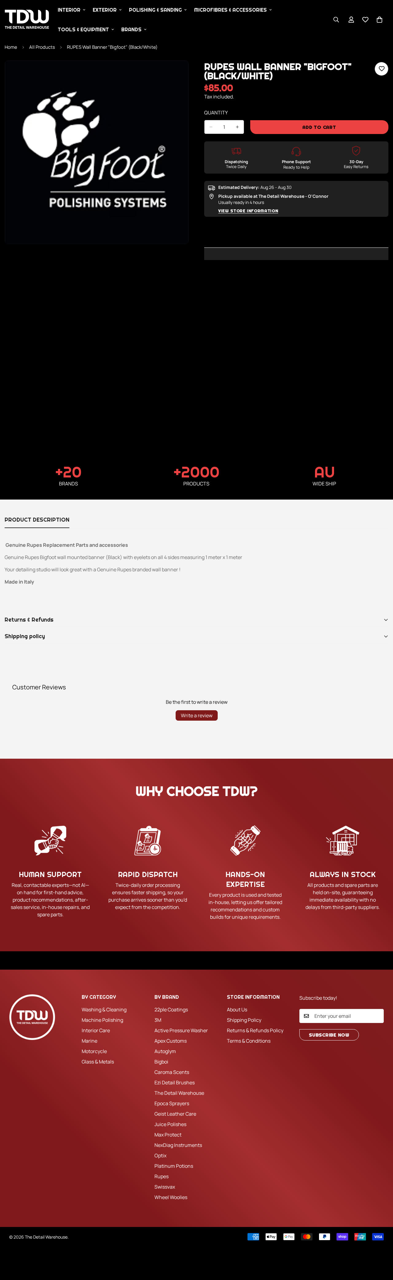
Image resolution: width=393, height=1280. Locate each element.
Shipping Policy (244, 1020)
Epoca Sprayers (171, 1103)
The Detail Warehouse (179, 1093)
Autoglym (165, 1051)
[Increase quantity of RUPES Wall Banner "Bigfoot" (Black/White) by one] (237, 127)
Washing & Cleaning (104, 1009)
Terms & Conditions (248, 1040)
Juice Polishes (170, 1124)
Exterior (105, 10)
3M (157, 1020)
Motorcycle (94, 1051)
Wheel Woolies (170, 1197)
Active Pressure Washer (181, 1030)
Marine (89, 1040)
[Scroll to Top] (381, 1247)
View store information (248, 211)
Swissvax (164, 1186)
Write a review (196, 715)
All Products (42, 47)
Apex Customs (170, 1040)
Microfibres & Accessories (230, 10)
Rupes (161, 1176)
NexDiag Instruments (178, 1145)
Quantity (216, 112)
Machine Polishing (102, 1020)
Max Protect (167, 1134)
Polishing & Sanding (155, 10)
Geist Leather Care (175, 1113)
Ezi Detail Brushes (174, 1082)
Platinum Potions (173, 1166)
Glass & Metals (98, 1061)
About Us (237, 1009)
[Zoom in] (183, 73)
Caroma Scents (171, 1072)
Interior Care (96, 1030)
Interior (69, 10)
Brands (131, 29)
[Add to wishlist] (381, 69)
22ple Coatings (171, 1009)
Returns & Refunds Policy (255, 1030)
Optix (160, 1155)
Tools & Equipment (83, 29)
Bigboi (161, 1061)
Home (11, 47)
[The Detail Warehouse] (27, 19)
